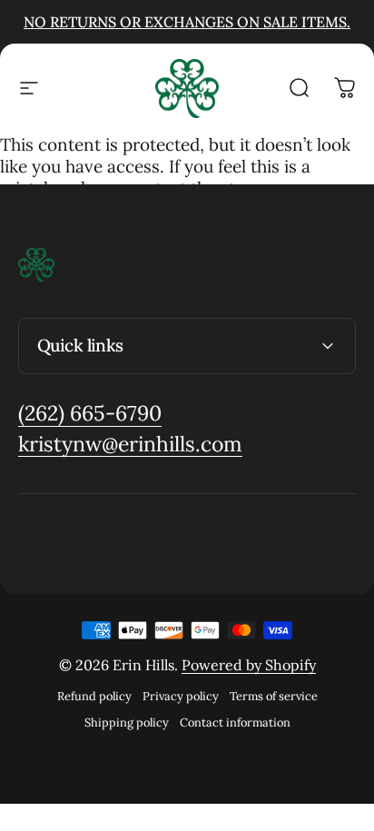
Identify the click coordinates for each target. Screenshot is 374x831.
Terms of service (274, 696)
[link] (90, 414)
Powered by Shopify (249, 665)
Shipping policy (126, 722)
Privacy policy (181, 696)
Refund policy (94, 696)
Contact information (235, 722)
